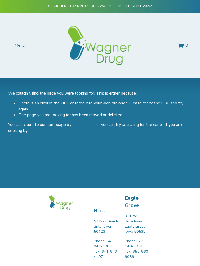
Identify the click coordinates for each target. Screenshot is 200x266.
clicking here (83, 125)
